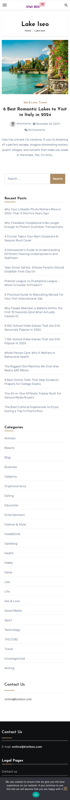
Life (7, 591)
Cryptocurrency (15, 486)
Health (9, 553)
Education (11, 505)
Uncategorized (14, 658)
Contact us (9, 771)
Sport (8, 620)
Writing (9, 668)
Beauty (9, 448)
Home (8, 572)
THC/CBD (11, 639)
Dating (9, 495)
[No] (65, 788)
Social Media (13, 610)
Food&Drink (12, 534)
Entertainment (14, 515)
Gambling (11, 543)
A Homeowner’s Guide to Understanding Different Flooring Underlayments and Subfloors (32, 254)
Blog (7, 457)
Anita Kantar (24, 123)
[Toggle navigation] (5, 5)
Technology (12, 630)
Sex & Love (30, 102)
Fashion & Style (15, 524)
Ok (36, 794)
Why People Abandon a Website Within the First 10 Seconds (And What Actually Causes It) (33, 312)
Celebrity (10, 476)
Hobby (8, 563)
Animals (9, 438)
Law (7, 582)
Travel (43, 102)
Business (10, 467)
